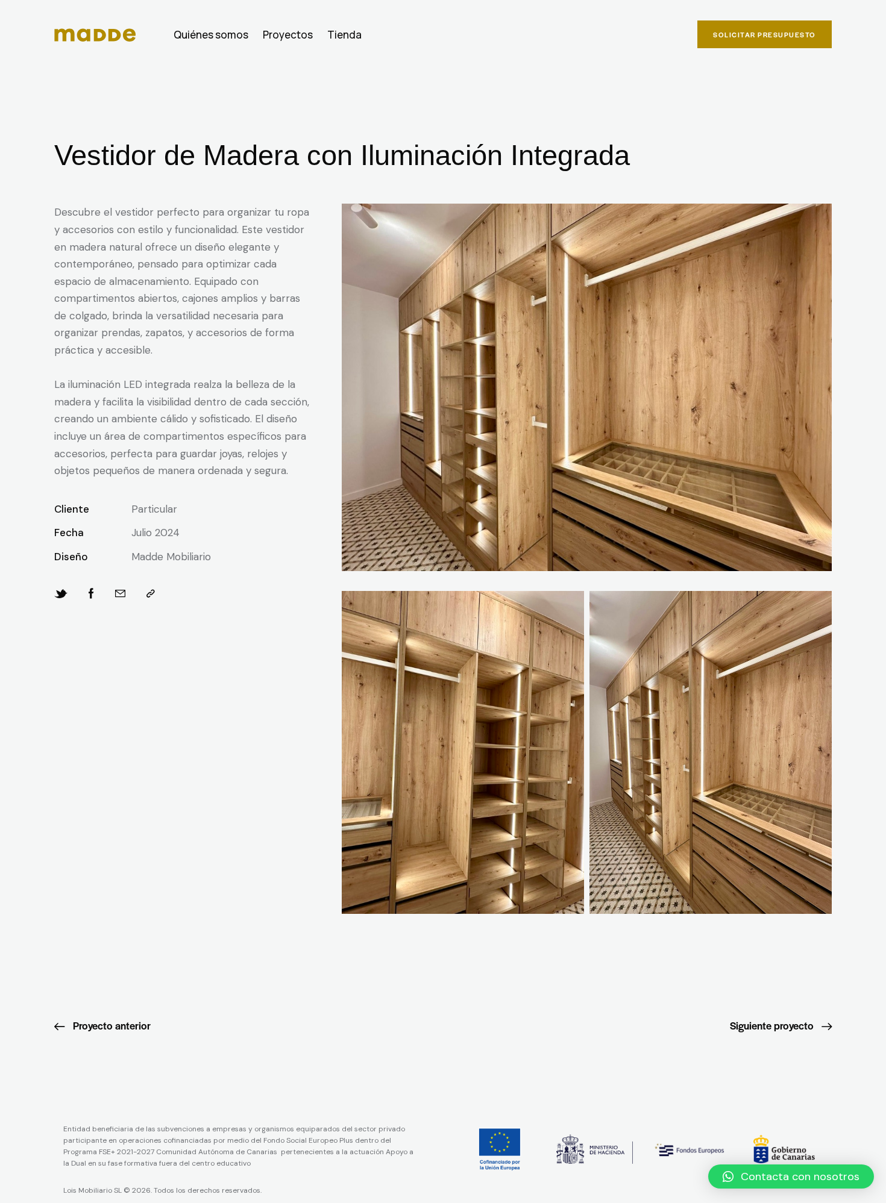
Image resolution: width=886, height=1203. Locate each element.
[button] (791, 1176)
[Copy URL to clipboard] (150, 594)
